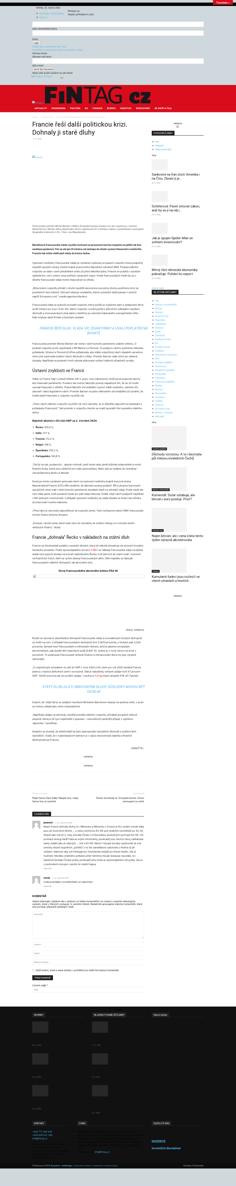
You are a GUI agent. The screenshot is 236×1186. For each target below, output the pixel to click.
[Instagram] (75, 7)
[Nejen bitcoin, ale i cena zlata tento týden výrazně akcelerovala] (178, 520)
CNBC (94, 549)
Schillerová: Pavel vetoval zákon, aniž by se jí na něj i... (176, 208)
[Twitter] (77, 7)
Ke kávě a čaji (163, 108)
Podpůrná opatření (165, 370)
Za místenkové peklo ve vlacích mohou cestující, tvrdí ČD (115, 1071)
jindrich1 (48, 822)
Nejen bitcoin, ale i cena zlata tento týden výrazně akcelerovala (177, 538)
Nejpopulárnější (163, 149)
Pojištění (159, 350)
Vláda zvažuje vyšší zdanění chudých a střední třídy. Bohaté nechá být (115, 1104)
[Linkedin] (84, 146)
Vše (157, 141)
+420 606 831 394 (42, 1135)
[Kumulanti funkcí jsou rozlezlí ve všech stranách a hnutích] (178, 561)
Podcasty (160, 377)
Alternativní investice (166, 354)
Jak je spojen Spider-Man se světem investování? (172, 240)
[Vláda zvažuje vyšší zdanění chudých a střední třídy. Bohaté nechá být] (118, 1090)
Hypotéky (160, 320)
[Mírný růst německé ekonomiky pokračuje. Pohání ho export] (178, 260)
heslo (35, 39)
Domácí (159, 312)
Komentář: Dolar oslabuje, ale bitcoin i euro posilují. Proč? (173, 497)
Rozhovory (143, 108)
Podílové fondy (163, 339)
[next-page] (154, 591)
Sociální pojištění (163, 362)
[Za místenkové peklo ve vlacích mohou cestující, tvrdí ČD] (118, 1059)
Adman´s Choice (164, 412)
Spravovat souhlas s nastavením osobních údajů (95, 1165)
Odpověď (47, 868)
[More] (91, 146)
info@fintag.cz (40, 1138)
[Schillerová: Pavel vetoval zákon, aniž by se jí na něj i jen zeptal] (178, 196)
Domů (35, 117)
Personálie (160, 374)
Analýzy (159, 327)
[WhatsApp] (77, 146)
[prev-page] (152, 591)
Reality (158, 385)
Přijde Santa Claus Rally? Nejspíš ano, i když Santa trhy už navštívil (55, 800)
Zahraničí (160, 335)
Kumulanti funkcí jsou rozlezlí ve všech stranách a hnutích (176, 579)
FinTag (98, 675)
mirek (47, 877)
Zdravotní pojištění (165, 381)
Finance (97, 108)
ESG (157, 358)
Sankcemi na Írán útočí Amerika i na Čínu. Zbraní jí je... (176, 176)
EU (86, 108)
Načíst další (158, 288)
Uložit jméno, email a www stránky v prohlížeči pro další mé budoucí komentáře (77, 970)
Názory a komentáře (166, 304)
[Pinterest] (69, 146)
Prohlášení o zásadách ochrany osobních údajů (57, 49)
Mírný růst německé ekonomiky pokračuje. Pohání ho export (175, 272)
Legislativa (160, 323)
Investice (125, 108)
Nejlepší (159, 145)
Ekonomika (59, 108)
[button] (200, 89)
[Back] (83, 7)
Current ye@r (40, 985)
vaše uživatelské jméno (44, 28)
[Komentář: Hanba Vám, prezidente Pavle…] (118, 1027)
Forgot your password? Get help (49, 46)
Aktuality (41, 108)
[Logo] (38, 102)
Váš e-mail (37, 65)
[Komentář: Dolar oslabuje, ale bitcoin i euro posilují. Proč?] (178, 479)
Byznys (111, 108)
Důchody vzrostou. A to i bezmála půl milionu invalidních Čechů (176, 456)
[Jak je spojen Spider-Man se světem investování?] (178, 228)
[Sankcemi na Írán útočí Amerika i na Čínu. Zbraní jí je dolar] (178, 164)
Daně (158, 331)
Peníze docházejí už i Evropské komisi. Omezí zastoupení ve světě (120, 800)
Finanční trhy (47, 117)
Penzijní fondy (162, 347)
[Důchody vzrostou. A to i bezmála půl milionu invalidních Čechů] (178, 438)
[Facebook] (73, 7)
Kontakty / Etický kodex (51, 13)
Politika (75, 108)
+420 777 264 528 (42, 1131)
